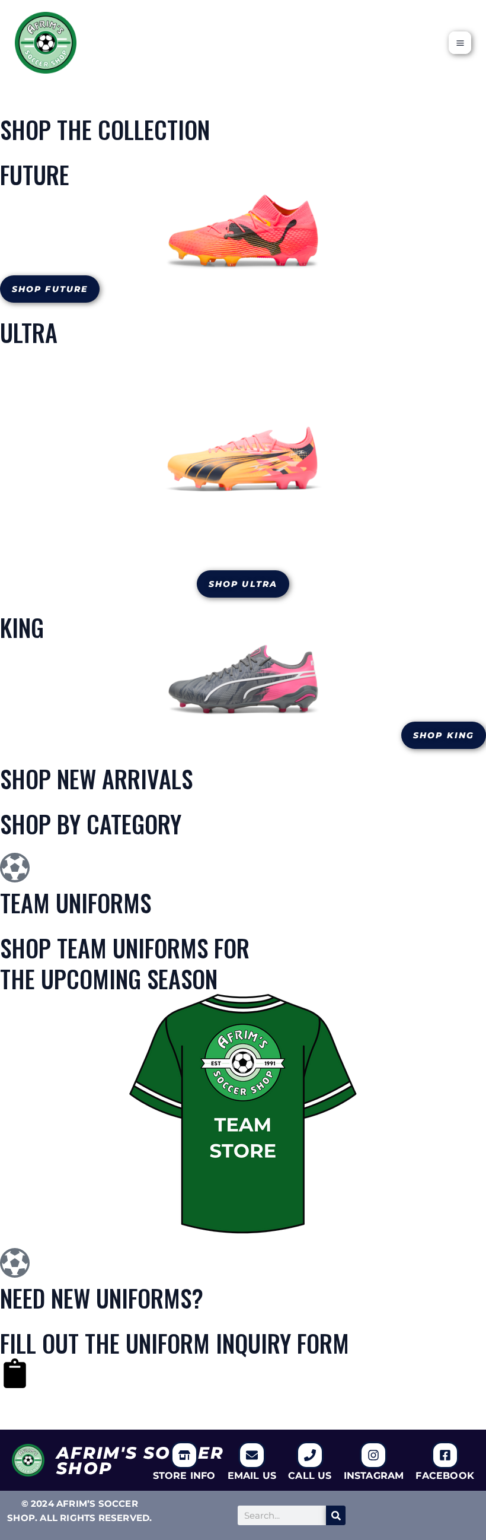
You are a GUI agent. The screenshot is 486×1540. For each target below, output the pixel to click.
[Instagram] (373, 1455)
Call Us (309, 1475)
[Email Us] (252, 1455)
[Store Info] (184, 1455)
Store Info (184, 1475)
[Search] (336, 1515)
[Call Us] (310, 1455)
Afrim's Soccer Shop (139, 1460)
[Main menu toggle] (460, 42)
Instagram (374, 1475)
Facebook (444, 1475)
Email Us (252, 1475)
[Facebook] (445, 1455)
